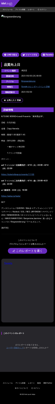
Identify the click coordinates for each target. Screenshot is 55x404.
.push (6, 4)
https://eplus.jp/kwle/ (11, 196)
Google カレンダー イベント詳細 (35, 86)
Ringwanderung (28, 81)
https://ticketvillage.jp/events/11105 (17, 174)
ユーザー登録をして (15, 348)
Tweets (8, 263)
